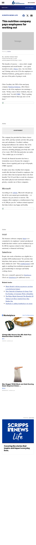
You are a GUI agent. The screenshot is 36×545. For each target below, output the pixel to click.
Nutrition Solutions (14, 87)
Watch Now (31, 2)
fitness (16, 69)
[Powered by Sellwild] (31, 417)
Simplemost (27, 275)
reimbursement (25, 264)
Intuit (24, 238)
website (15, 193)
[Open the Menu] (3, 2)
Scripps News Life (10, 15)
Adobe (9, 51)
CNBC (18, 94)
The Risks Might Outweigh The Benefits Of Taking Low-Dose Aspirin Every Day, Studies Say (19, 298)
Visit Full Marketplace (28, 315)
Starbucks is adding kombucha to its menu (19, 303)
